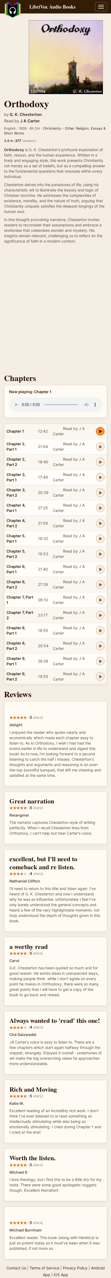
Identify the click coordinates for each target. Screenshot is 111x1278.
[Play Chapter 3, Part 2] (100, 492)
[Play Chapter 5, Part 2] (100, 554)
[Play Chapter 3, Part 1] (100, 477)
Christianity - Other (58, 128)
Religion (82, 128)
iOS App (61, 1274)
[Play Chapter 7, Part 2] (100, 615)
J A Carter (30, 121)
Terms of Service (44, 1268)
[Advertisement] (55, 310)
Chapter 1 (15, 431)
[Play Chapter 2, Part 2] (100, 462)
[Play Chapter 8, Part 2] (100, 646)
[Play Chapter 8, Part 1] (100, 630)
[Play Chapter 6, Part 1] (100, 569)
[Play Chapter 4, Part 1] (100, 508)
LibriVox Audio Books (52, 6)
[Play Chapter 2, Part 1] (100, 446)
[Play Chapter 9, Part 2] (100, 676)
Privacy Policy (75, 1268)
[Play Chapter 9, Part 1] (100, 661)
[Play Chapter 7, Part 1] (100, 600)
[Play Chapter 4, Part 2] (100, 523)
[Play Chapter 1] (100, 431)
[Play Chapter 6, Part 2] (100, 584)
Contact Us (16, 1268)
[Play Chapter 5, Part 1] (100, 538)
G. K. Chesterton (26, 114)
